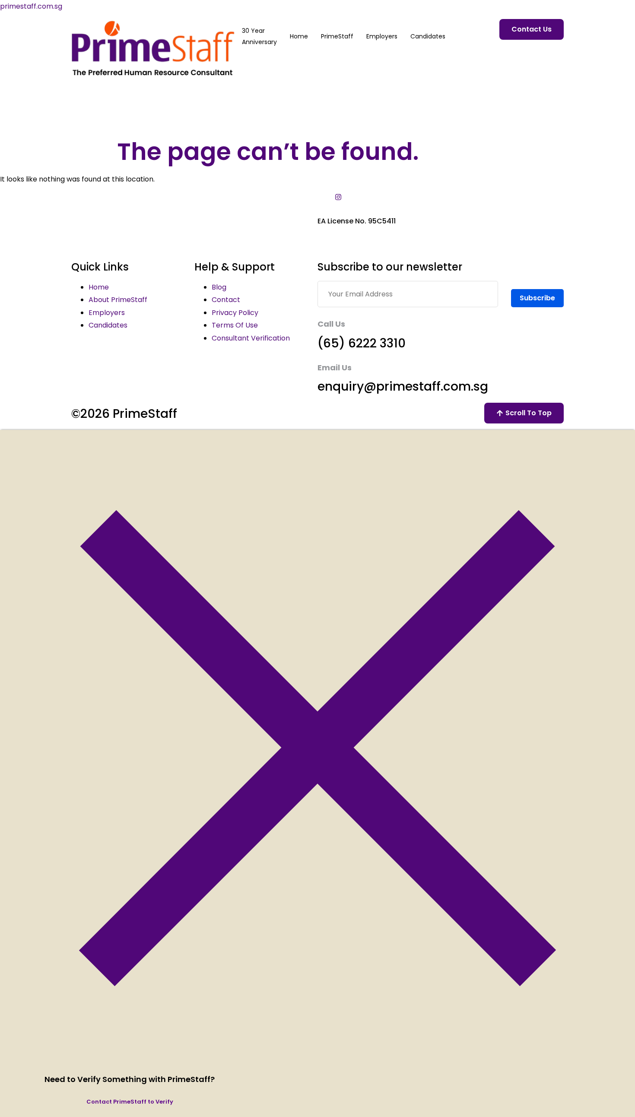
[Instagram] (338, 197)
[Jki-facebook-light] (329, 197)
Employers (381, 36)
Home (299, 36)
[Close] (317, 1063)
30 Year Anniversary (259, 36)
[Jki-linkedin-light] (321, 197)
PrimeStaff (337, 36)
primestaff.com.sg (31, 6)
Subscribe (537, 298)
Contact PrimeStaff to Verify (129, 1102)
